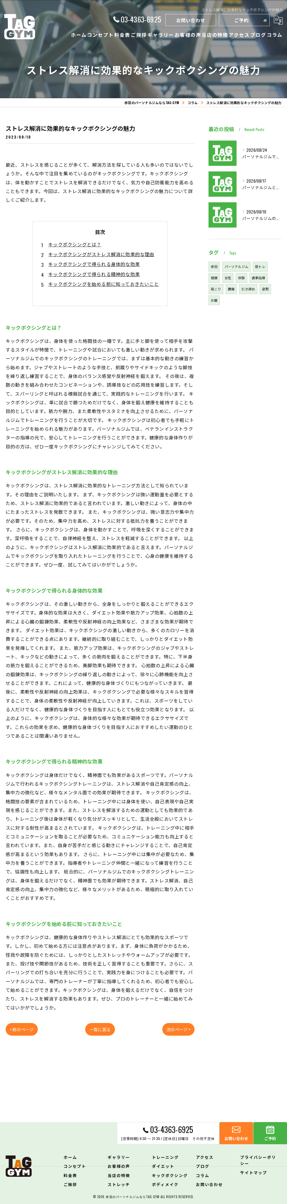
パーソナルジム (236, 266)
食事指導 (258, 277)
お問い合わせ (190, 20)
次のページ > (178, 1029)
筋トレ (260, 266)
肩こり (216, 288)
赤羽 (214, 266)
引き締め (248, 288)
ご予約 (241, 20)
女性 (227, 277)
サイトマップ (253, 1172)
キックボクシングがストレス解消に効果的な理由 (101, 254)
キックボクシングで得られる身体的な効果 (94, 263)
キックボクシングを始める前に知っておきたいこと (103, 283)
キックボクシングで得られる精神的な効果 (94, 274)
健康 (214, 277)
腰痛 (231, 288)
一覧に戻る (100, 1029)
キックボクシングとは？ (74, 244)
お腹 (214, 300)
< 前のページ (22, 1029)
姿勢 (265, 288)
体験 (241, 277)
